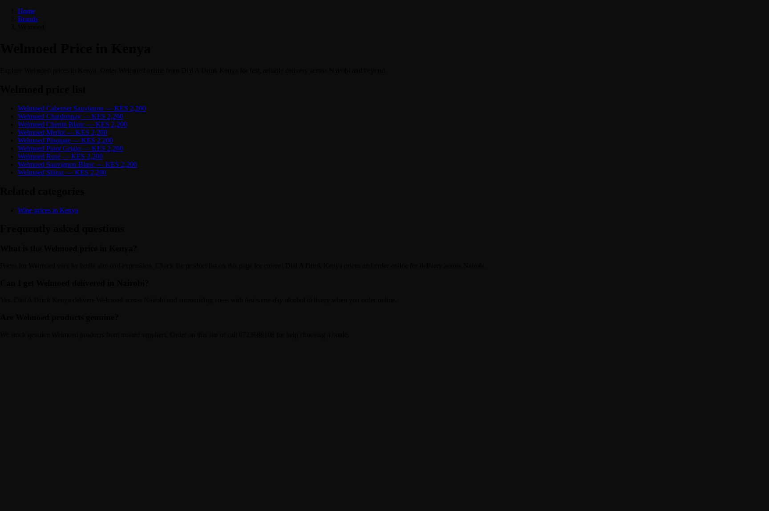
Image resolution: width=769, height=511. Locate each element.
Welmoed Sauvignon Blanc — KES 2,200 (77, 164)
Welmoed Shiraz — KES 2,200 (62, 172)
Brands (28, 19)
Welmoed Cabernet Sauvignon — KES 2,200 (82, 108)
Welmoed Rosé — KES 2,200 (60, 156)
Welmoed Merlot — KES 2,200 (62, 132)
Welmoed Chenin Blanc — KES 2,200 (72, 124)
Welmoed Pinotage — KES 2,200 (65, 140)
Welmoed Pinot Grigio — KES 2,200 (70, 148)
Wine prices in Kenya (48, 210)
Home (26, 11)
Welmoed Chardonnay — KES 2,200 (70, 116)
